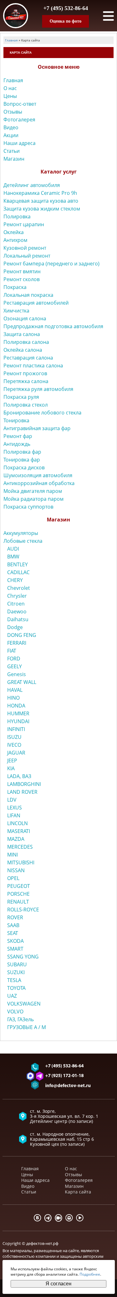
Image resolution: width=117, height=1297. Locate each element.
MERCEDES (20, 846)
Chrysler (17, 595)
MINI (12, 854)
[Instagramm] (69, 1217)
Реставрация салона (28, 357)
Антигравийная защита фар (37, 428)
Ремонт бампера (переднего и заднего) (51, 263)
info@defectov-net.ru (68, 1086)
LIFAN (13, 815)
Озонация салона (24, 318)
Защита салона (21, 334)
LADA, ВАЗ (19, 776)
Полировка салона (26, 342)
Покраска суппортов (28, 506)
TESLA (14, 980)
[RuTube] (58, 1217)
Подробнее (90, 1274)
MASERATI (18, 831)
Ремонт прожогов (25, 373)
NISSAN (16, 870)
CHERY (15, 580)
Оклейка (13, 232)
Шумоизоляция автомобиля (37, 475)
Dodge (15, 627)
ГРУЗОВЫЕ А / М (26, 1027)
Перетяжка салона (25, 381)
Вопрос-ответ (19, 103)
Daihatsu (17, 619)
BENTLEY (17, 564)
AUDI (13, 548)
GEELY (14, 666)
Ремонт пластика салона (33, 365)
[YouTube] (80, 1217)
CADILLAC (18, 572)
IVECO (14, 744)
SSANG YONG (23, 956)
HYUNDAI (18, 721)
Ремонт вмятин (22, 271)
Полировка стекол (25, 404)
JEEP (12, 760)
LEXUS (14, 807)
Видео (10, 127)
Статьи (11, 150)
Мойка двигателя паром (32, 491)
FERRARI (16, 642)
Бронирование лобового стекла (42, 412)
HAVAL (14, 689)
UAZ (12, 995)
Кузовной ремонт (24, 247)
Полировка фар (22, 451)
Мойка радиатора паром (33, 498)
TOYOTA (16, 988)
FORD (13, 658)
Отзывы (12, 111)
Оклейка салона (22, 349)
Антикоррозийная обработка (39, 483)
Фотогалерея (19, 119)
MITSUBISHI (20, 862)
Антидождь (16, 443)
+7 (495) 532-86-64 (65, 8)
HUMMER (18, 713)
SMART (15, 948)
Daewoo (17, 611)
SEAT (12, 933)
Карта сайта (78, 1192)
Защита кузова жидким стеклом (41, 208)
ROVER (15, 917)
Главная (13, 80)
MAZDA (15, 838)
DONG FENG (21, 635)
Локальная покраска (28, 294)
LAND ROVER (22, 791)
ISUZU (14, 737)
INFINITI (16, 729)
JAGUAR (16, 752)
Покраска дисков (24, 467)
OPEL (13, 878)
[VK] (37, 1217)
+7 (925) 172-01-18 (64, 1076)
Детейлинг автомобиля (31, 185)
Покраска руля (21, 396)
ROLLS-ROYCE (23, 909)
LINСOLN (17, 823)
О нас (10, 88)
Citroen (16, 603)
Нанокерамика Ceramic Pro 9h (40, 192)
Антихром (15, 240)
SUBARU (17, 964)
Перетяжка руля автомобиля (38, 389)
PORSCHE (18, 893)
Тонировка (16, 420)
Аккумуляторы (20, 533)
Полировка (17, 216)
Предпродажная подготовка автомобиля (53, 326)
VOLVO (15, 1011)
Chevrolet (18, 587)
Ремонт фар (17, 436)
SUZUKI (16, 972)
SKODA (15, 940)
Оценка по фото (65, 21)
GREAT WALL (21, 682)
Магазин (13, 158)
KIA (11, 768)
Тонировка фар (21, 459)
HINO (13, 697)
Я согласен (58, 1283)
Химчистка (16, 310)
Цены (10, 96)
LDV (12, 799)
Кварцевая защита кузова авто (40, 200)
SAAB (13, 925)
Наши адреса (19, 143)
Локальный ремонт (26, 255)
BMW (13, 556)
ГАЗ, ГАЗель (20, 1019)
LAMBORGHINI (24, 784)
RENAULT (18, 901)
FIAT (11, 650)
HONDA (16, 705)
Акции (10, 135)
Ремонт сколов (21, 279)
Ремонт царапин (23, 224)
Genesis (16, 674)
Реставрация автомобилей (36, 302)
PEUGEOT (18, 886)
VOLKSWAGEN (24, 1003)
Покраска (15, 287)
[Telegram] (48, 1217)
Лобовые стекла (22, 540)
